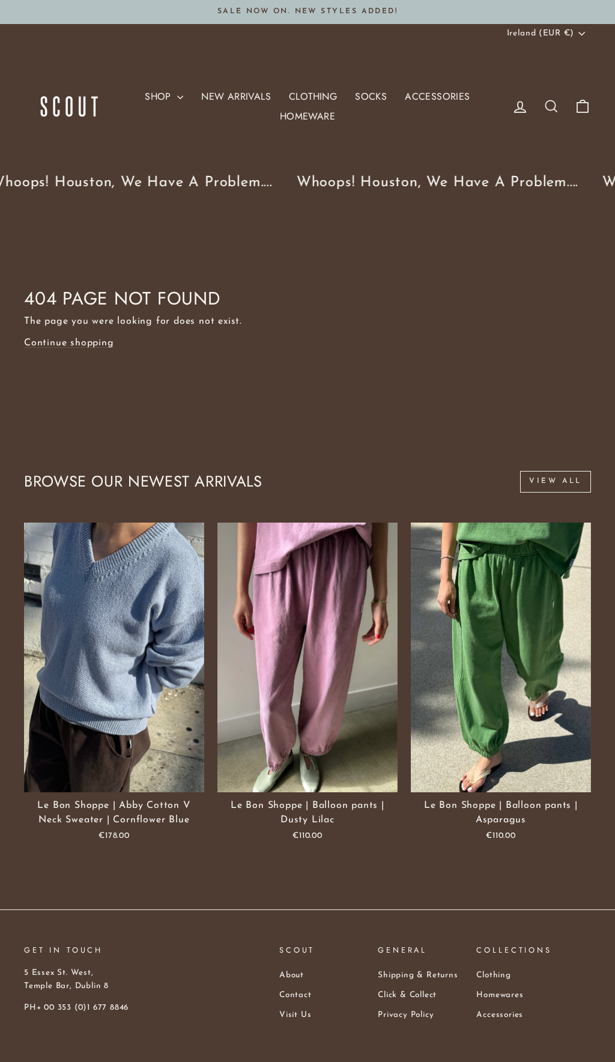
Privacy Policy (406, 1015)
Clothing (313, 96)
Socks (371, 96)
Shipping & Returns (418, 975)
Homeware (307, 116)
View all (555, 481)
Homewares (499, 995)
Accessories (437, 96)
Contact (295, 995)
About (291, 975)
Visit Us (295, 1015)
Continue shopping (69, 343)
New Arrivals (236, 96)
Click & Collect (407, 995)
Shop (159, 96)
